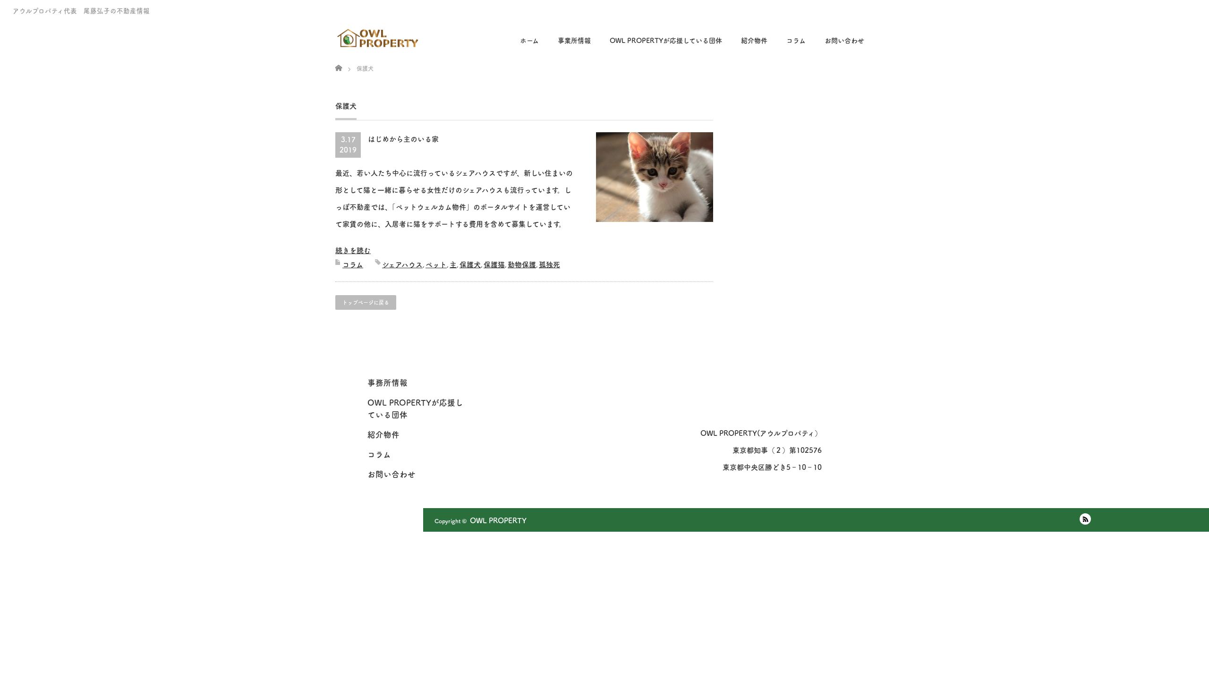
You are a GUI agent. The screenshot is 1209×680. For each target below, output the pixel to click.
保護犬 (470, 264)
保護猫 (494, 264)
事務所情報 (387, 383)
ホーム (529, 40)
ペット (436, 264)
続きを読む (353, 250)
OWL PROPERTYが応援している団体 (666, 40)
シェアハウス (402, 264)
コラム (352, 264)
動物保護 (522, 264)
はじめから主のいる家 (403, 139)
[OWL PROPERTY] (378, 35)
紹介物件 (754, 40)
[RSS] (1085, 519)
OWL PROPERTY (498, 520)
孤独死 (549, 264)
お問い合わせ (844, 40)
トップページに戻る (365, 302)
